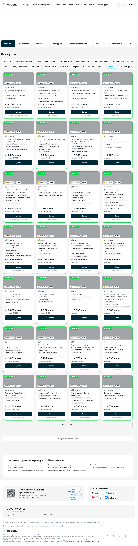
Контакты (15, 522)
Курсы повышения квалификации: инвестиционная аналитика (68, 470)
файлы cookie (26, 540)
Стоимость (87, 67)
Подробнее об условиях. (75, 542)
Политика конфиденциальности (87, 522)
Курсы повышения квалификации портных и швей (25, 470)
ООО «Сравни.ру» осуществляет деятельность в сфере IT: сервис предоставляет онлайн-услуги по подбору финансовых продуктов (45, 535)
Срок (100, 67)
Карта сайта (19, 526)
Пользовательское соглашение (62, 522)
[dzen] (126, 536)
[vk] (113, 536)
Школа (111, 67)
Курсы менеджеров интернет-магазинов (21, 465)
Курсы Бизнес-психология (99, 465)
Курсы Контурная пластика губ (59, 467)
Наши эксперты (31, 526)
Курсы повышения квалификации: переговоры (107, 467)
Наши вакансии (44, 526)
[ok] (119, 536)
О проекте (7, 522)
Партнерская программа (30, 522)
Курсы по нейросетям (14, 467)
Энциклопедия (8, 526)
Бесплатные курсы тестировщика (60, 465)
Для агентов (44, 522)
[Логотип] (53, 531)
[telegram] (107, 536)
